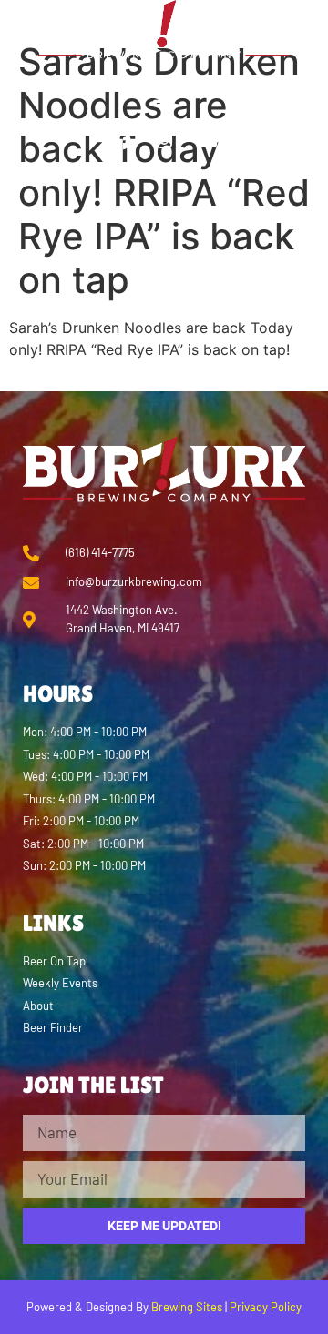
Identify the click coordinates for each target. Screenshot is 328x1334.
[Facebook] (121, 141)
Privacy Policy (266, 1306)
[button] (164, 95)
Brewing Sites (186, 1306)
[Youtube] (207, 141)
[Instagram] (164, 141)
